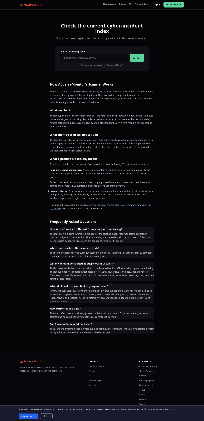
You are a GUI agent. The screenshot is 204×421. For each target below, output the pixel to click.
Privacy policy (169, 409)
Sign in (157, 4)
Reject (46, 416)
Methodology (95, 380)
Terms (142, 404)
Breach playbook (147, 380)
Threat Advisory (143, 4)
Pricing (122, 4)
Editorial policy (146, 385)
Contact (142, 394)
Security (92, 385)
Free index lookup (97, 366)
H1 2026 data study (148, 366)
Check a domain (173, 4)
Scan (139, 58)
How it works (109, 4)
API (130, 4)
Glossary (143, 375)
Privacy (142, 399)
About (142, 390)
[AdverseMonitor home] (32, 4)
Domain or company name (72, 51)
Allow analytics (28, 416)
